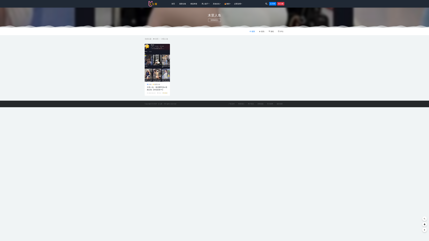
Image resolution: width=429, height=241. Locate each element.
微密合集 (157, 84)
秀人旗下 (205, 4)
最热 (262, 31)
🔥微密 (227, 4)
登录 (273, 4)
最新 (253, 31)
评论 (281, 31)
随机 (272, 31)
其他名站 (216, 4)
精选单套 (193, 4)
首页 (173, 4)
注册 (281, 4)
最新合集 (182, 4)
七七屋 (160, 104)
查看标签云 (214, 20)
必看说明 (237, 4)
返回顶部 (280, 104)
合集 (150, 84)
